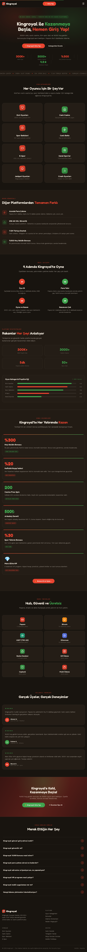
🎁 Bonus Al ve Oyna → (43, 581)
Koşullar (82, 948)
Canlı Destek (49, 931)
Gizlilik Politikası (50, 939)
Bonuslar (48, 916)
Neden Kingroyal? (51, 921)
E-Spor (4, 939)
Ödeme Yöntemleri (51, 919)
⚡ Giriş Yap (49, 4)
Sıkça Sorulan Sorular (52, 936)
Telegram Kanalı (50, 934)
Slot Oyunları (6, 931)
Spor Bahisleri (7, 936)
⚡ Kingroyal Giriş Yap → (33, 46)
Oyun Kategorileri (51, 913)
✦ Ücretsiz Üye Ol (55, 805)
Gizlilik (76, 948)
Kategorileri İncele (55, 46)
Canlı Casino (6, 934)
